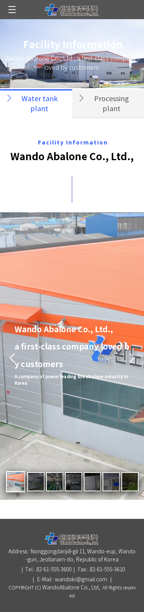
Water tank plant (40, 104)
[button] (12, 359)
